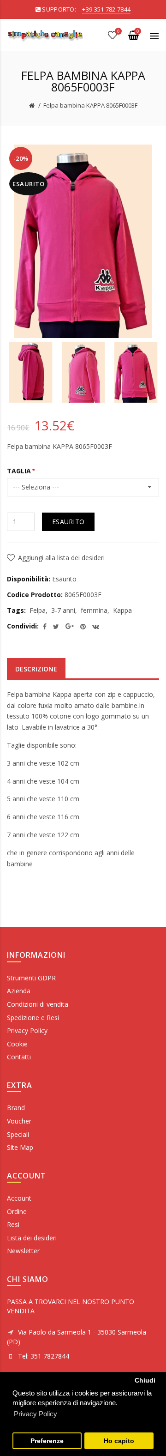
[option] (31, 372)
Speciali (18, 1134)
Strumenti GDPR (31, 977)
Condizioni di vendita (37, 1004)
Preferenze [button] (47, 1441)
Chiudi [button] (145, 1380)
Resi (13, 1224)
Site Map (20, 1147)
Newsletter (23, 1250)
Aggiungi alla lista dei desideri (61, 557)
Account (19, 1198)
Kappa (122, 610)
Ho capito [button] (119, 1441)
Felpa (38, 610)
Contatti (19, 1056)
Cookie (17, 1043)
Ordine (17, 1211)
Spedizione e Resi (33, 1017)
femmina (94, 610)
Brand (16, 1107)
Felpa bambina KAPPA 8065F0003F (90, 105)
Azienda (18, 990)
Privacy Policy (27, 1030)
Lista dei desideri (32, 1237)
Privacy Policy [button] (35, 1414)
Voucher (19, 1121)
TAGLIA (19, 470)
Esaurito (68, 521)
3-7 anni (63, 610)
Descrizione (36, 669)
